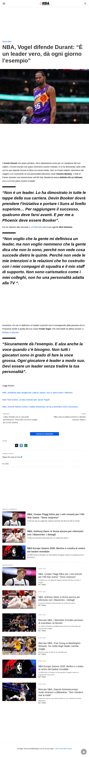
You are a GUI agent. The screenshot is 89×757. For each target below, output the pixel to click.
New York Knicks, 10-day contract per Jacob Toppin (26, 400)
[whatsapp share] (25, 445)
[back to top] (84, 752)
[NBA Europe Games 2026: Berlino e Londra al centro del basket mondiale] (13, 552)
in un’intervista (35, 227)
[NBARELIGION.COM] (44, 3)
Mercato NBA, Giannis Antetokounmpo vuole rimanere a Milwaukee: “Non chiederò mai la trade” (60, 692)
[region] (17, 21)
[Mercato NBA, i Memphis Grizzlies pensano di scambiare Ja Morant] (19, 622)
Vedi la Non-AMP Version (63, 749)
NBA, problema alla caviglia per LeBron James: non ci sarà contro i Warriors (37, 392)
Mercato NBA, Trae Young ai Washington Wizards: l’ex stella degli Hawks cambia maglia (59, 646)
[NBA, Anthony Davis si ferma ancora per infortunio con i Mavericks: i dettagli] (13, 535)
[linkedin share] (21, 445)
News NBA (6, 42)
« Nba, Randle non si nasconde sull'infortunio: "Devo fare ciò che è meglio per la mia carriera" (20, 419)
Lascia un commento (44, 434)
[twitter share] (16, 445)
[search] (85, 3)
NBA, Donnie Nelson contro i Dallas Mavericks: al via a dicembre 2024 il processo (40, 407)
